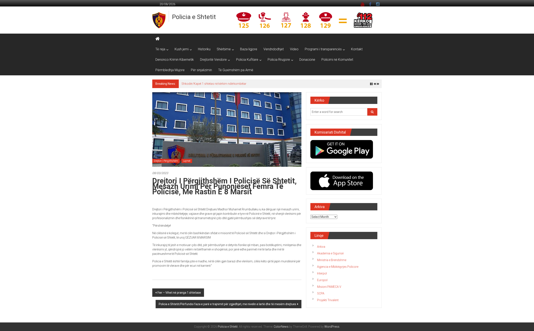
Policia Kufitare (247, 60)
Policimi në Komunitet (337, 60)
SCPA (320, 293)
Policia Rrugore (279, 60)
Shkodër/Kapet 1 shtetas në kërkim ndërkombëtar (213, 83)
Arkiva (321, 246)
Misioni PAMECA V (329, 286)
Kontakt (357, 49)
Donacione (307, 60)
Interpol (322, 273)
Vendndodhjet (273, 49)
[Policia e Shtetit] (157, 39)
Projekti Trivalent (328, 300)
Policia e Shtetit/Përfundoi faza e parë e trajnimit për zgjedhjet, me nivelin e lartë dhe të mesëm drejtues (227, 304)
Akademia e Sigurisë (330, 253)
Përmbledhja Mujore (170, 70)
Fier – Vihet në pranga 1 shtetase (179, 292)
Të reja (160, 49)
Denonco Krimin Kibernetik (174, 60)
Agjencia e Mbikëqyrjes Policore (337, 266)
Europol (322, 280)
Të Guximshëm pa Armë (235, 70)
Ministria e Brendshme (331, 260)
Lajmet (186, 160)
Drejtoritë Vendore (213, 60)
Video (294, 49)
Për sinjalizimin (201, 70)
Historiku (204, 49)
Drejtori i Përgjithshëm (166, 160)
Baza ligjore (248, 49)
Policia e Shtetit (194, 16)
